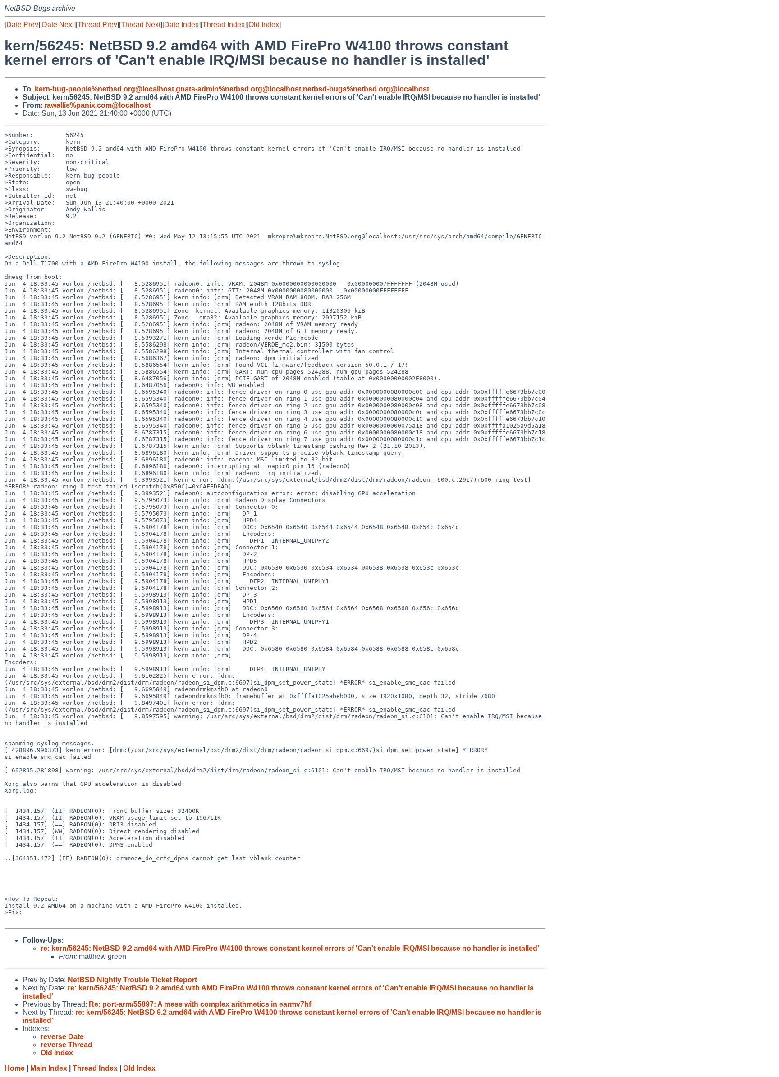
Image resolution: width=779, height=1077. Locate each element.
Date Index (181, 24)
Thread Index (223, 24)
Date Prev (22, 24)
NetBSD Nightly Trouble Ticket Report (132, 980)
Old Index (263, 24)
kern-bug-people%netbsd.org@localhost (104, 89)
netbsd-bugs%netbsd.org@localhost (366, 89)
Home (15, 1068)
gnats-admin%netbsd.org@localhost (238, 89)
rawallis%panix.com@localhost (97, 105)
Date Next (58, 24)
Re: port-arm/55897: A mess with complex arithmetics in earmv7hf (200, 1004)
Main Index (48, 1068)
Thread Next (140, 24)
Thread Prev (97, 24)
